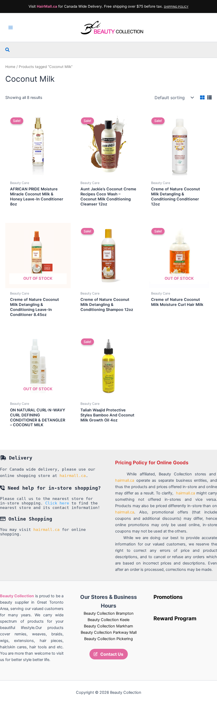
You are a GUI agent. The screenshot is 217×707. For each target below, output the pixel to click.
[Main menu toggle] (10, 27)
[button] (7, 50)
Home (10, 67)
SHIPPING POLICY (176, 6)
